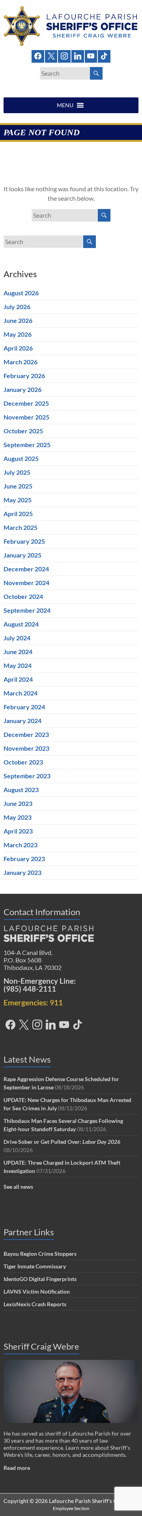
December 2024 (26, 568)
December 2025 (26, 403)
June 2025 (18, 486)
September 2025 (27, 444)
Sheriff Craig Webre (41, 1346)
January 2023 (22, 872)
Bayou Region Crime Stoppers (40, 1253)
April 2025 (18, 513)
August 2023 (21, 789)
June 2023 (18, 803)
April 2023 (18, 831)
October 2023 (23, 762)
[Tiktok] (104, 55)
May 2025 (18, 499)
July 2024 (17, 637)
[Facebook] (38, 55)
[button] (65, 105)
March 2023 (20, 844)
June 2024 (18, 651)
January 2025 (22, 555)
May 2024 (18, 665)
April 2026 (18, 348)
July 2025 (17, 472)
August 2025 (21, 458)
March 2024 (20, 693)
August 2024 (21, 624)
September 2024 (27, 610)
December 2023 (26, 734)
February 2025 (24, 541)
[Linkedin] (77, 55)
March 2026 (20, 361)
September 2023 (27, 775)
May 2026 (18, 334)
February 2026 (24, 375)
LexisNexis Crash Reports (35, 1304)
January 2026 (22, 389)
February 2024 (24, 706)
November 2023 (26, 748)
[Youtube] (91, 55)
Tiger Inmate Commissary (35, 1266)
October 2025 (23, 430)
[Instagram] (64, 55)
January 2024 (22, 720)
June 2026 (18, 320)
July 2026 (17, 306)
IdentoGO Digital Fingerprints (40, 1278)
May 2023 (18, 817)
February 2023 (24, 858)
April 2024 (18, 679)
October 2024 (23, 596)
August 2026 (21, 292)
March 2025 (20, 527)
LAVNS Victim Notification (37, 1291)
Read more (17, 1467)
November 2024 (26, 582)
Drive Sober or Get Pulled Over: (62, 1141)
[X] (51, 55)
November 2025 (26, 417)
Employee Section (71, 1508)
